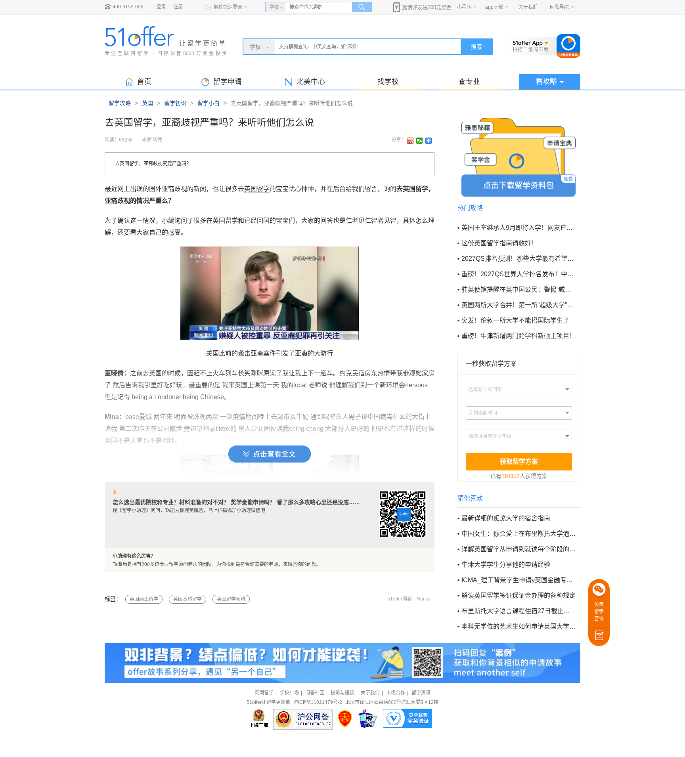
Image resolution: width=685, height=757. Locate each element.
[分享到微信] (419, 141)
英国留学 (257, 188)
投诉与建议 (342, 693)
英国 (147, 103)
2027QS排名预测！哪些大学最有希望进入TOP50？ (518, 258)
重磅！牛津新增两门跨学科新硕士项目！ (518, 336)
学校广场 (289, 693)
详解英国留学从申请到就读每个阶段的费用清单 (518, 549)
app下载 (494, 7)
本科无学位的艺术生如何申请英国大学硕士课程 (518, 626)
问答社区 (314, 693)
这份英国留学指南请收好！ (499, 243)
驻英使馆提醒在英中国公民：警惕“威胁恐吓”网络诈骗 (518, 289)
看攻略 (546, 82)
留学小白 (208, 103)
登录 (161, 7)
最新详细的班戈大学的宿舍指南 (505, 518)
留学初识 (175, 103)
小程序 (464, 7)
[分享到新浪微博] (410, 141)
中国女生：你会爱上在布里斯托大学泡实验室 (518, 533)
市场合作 (395, 693)
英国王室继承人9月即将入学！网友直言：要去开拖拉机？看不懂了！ (518, 227)
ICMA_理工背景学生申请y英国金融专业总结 (518, 580)
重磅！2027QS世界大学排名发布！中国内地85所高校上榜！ (518, 274)
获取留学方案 (519, 461)
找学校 (388, 82)
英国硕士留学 (144, 599)
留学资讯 (421, 693)
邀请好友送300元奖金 (427, 7)
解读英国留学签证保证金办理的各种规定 (518, 595)
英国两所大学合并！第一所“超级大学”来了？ (518, 305)
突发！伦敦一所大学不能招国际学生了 (515, 320)
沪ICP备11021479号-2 (317, 702)
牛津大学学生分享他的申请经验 (505, 564)
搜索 (476, 47)
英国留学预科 (231, 599)
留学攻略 (120, 103)
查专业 (469, 82)
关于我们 (528, 7)
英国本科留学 (187, 599)
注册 (178, 7)
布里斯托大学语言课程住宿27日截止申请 (518, 611)
